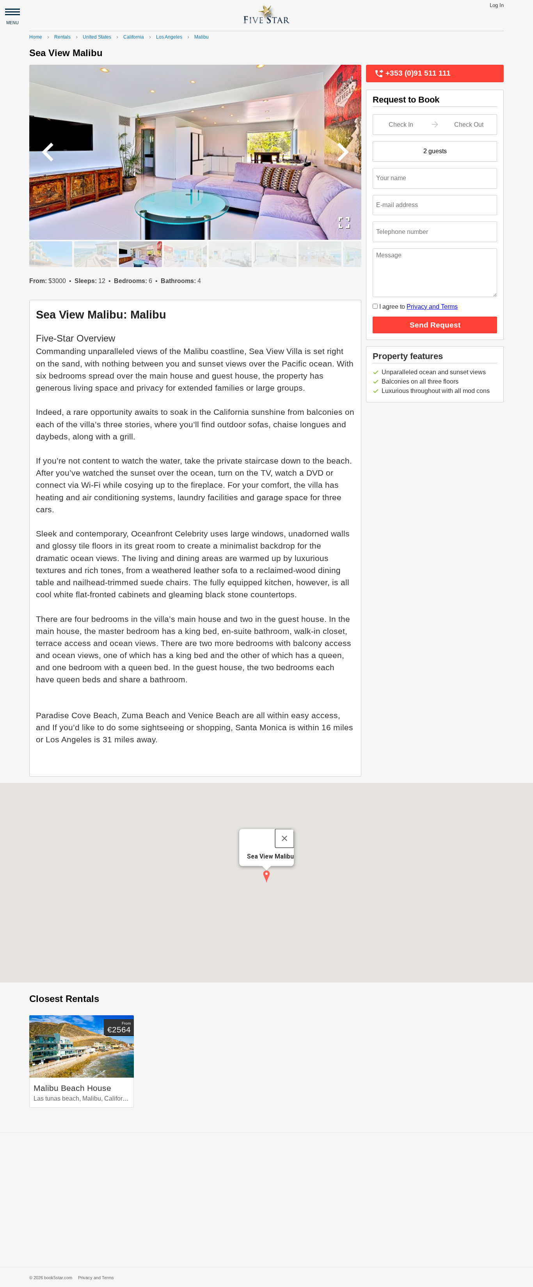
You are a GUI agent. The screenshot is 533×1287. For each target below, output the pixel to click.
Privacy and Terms (432, 306)
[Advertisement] (266, 1200)
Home (35, 37)
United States (97, 37)
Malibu (201, 37)
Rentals (62, 37)
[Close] (284, 838)
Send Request (453, 324)
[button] (266, 876)
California (133, 37)
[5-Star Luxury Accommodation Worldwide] (266, 14)
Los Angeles (169, 37)
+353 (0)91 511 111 (412, 73)
